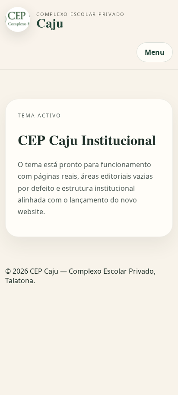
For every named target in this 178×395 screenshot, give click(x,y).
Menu (155, 52)
